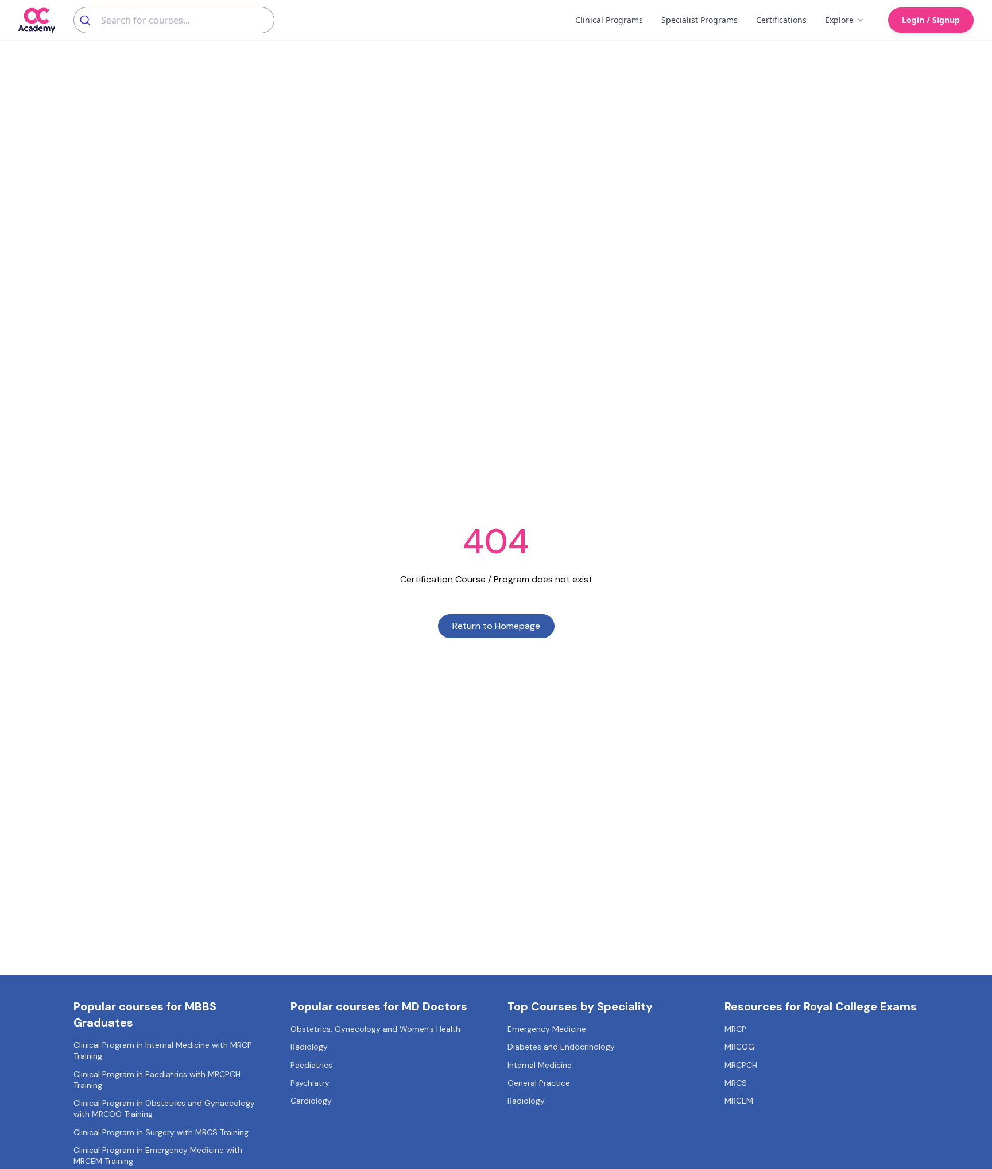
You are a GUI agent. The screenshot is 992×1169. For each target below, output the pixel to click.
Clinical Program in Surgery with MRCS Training (161, 1132)
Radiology (309, 1046)
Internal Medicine (539, 1065)
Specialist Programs (699, 19)
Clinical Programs (609, 19)
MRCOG (739, 1046)
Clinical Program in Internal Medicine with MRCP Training (162, 1050)
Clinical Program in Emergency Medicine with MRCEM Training (157, 1155)
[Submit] (87, 20)
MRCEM (738, 1100)
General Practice (538, 1083)
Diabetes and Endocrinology (561, 1046)
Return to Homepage (496, 626)
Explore (839, 19)
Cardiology (311, 1100)
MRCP (735, 1029)
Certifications (781, 19)
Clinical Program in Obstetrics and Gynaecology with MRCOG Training (164, 1108)
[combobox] (173, 20)
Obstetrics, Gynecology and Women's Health (375, 1029)
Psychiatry (310, 1083)
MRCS (735, 1083)
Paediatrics (311, 1065)
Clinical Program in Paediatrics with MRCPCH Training (157, 1079)
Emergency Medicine (546, 1029)
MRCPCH (740, 1065)
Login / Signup (931, 19)
